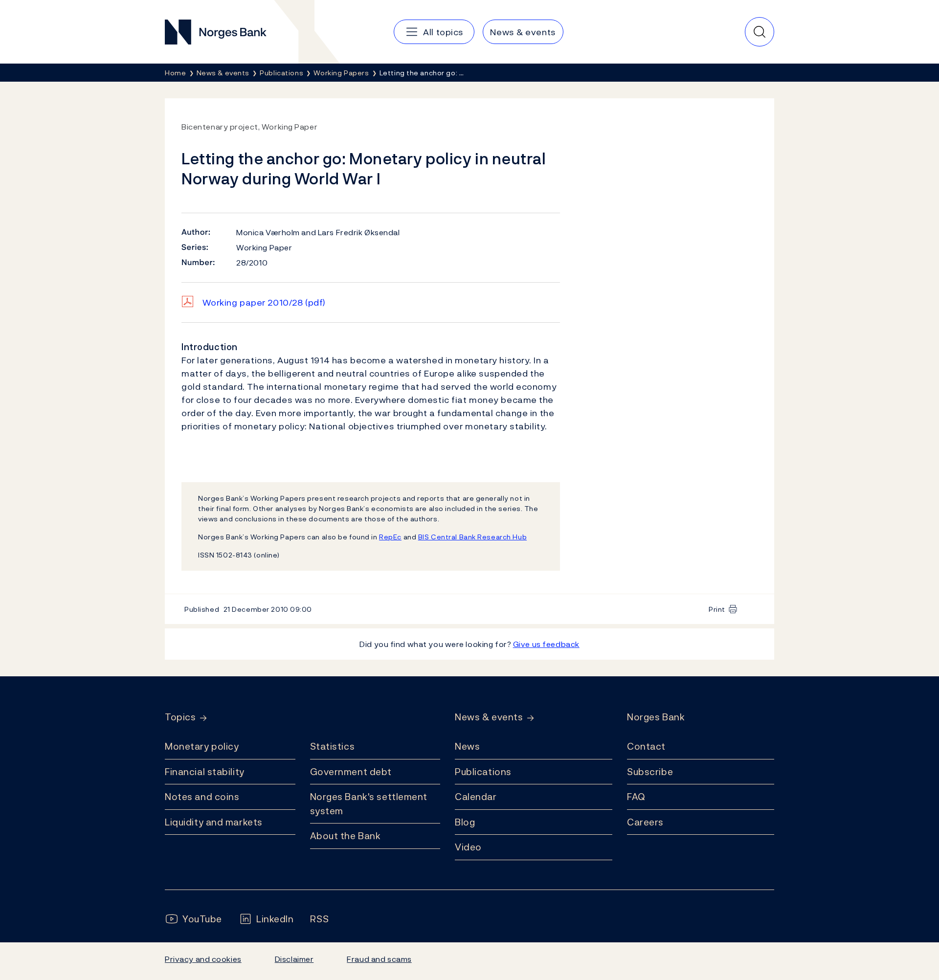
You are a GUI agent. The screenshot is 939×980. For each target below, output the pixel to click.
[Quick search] (759, 31)
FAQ (636, 796)
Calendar (476, 796)
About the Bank (345, 836)
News (467, 746)
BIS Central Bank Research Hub (472, 537)
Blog (465, 822)
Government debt (351, 772)
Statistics (332, 746)
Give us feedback (546, 644)
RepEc (390, 537)
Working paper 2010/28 (264, 302)
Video (468, 847)
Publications (483, 772)
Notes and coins (202, 796)
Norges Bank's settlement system (369, 804)
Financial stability (205, 772)
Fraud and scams (379, 959)
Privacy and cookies (203, 959)
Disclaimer (294, 959)
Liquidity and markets (214, 822)
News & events (489, 717)
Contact (646, 746)
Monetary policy (202, 746)
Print (717, 609)
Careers (645, 822)
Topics (180, 717)
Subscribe (650, 772)
